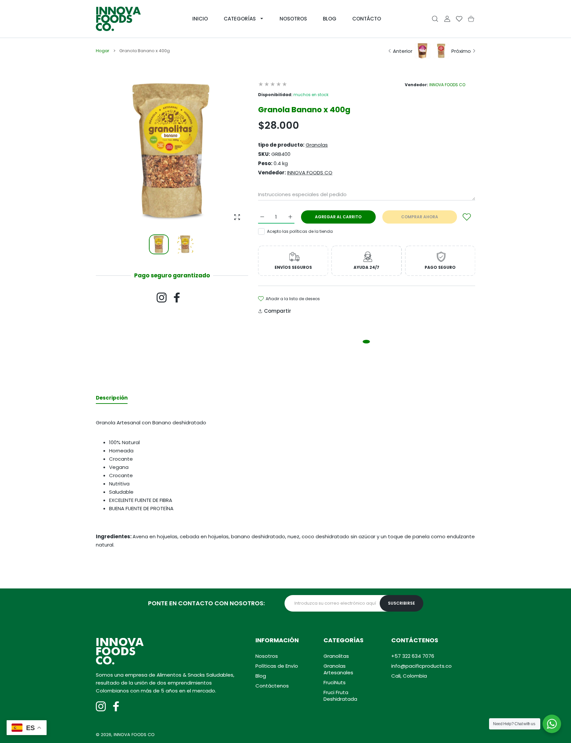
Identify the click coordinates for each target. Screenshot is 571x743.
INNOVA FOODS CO (447, 85)
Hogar (102, 51)
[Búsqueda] (435, 19)
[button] (227, 152)
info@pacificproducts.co (421, 665)
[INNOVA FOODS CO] (118, 19)
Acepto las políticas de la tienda (300, 231)
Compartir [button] (277, 310)
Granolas (317, 144)
